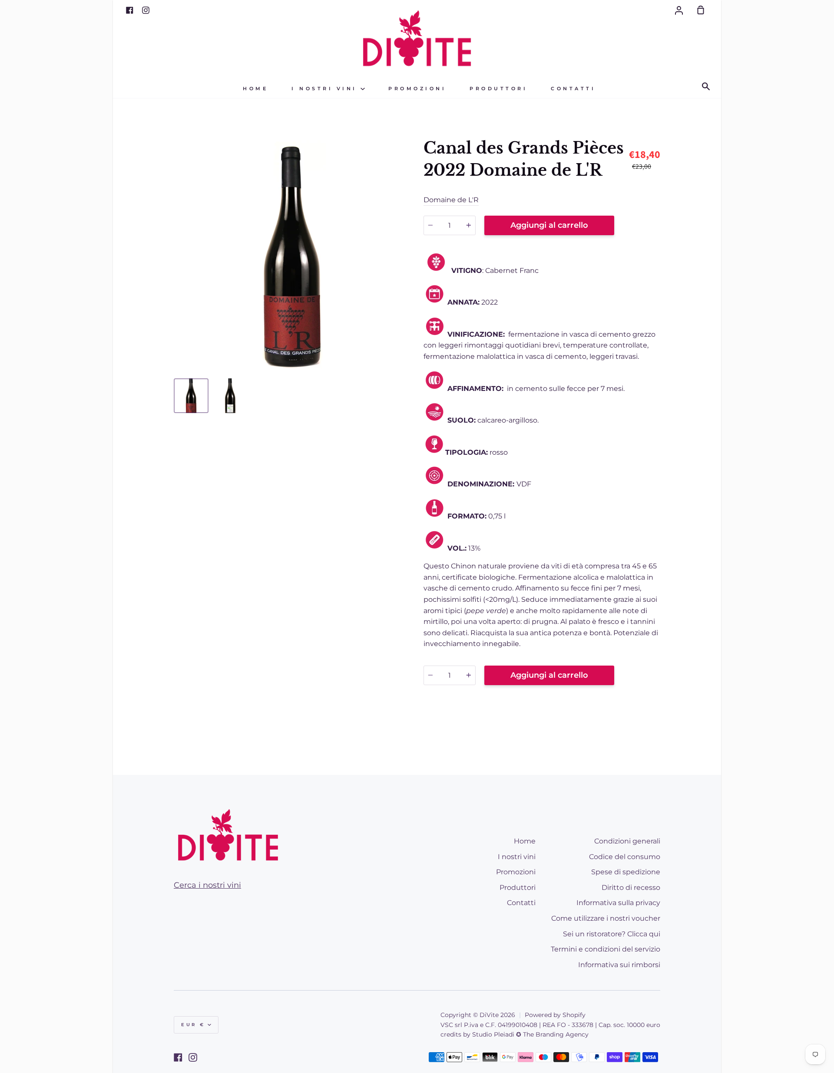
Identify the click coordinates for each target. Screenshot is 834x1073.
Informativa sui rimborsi (619, 965)
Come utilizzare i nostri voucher (605, 918)
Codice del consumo (624, 857)
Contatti (573, 89)
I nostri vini (326, 89)
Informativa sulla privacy (618, 903)
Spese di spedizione (625, 872)
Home (255, 89)
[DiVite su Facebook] (178, 1057)
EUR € (193, 1024)
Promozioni (417, 89)
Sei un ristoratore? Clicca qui (611, 934)
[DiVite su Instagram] (193, 1057)
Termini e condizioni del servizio (605, 949)
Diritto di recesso (631, 887)
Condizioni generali (627, 841)
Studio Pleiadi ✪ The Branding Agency (530, 1034)
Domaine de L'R (451, 200)
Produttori (498, 89)
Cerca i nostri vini (207, 885)
